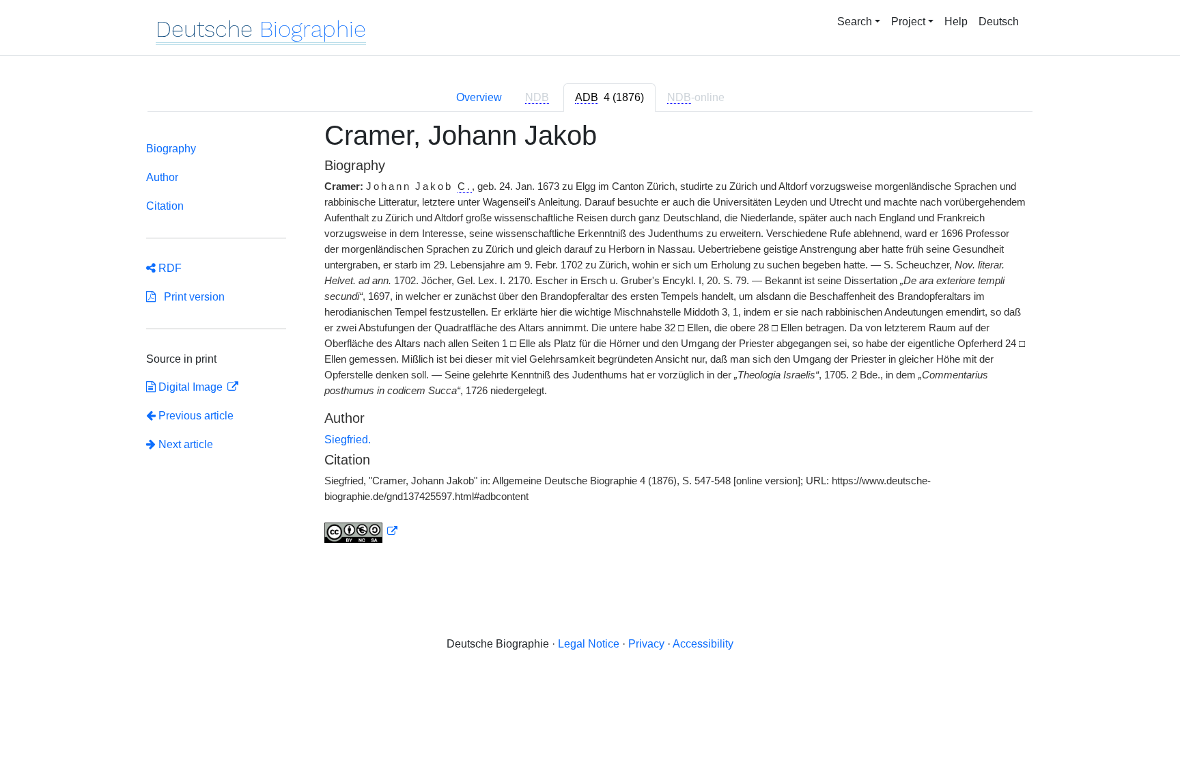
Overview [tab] (479, 97)
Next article (184, 444)
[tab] (609, 97)
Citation (165, 206)
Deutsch (999, 21)
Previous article (196, 415)
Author (162, 177)
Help (956, 21)
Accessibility (703, 644)
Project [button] (908, 21)
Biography (171, 148)
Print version (190, 297)
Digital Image (190, 387)
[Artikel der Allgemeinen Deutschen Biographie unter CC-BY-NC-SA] (361, 531)
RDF (169, 268)
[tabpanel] (590, 340)
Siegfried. (347, 439)
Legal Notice (588, 644)
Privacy (646, 644)
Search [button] (854, 21)
